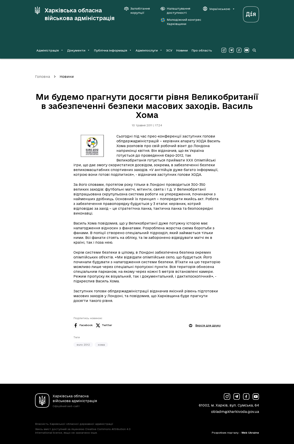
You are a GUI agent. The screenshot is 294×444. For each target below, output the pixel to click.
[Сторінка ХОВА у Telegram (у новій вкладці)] (231, 50)
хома (101, 344)
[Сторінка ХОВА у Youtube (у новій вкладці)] (246, 50)
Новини (182, 50)
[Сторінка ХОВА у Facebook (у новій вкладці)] (239, 50)
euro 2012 (83, 344)
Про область (201, 50)
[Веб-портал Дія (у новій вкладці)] (251, 13)
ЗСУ (169, 50)
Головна (42, 76)
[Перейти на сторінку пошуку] (254, 50)
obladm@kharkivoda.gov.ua (235, 411)
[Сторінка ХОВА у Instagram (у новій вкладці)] (223, 50)
